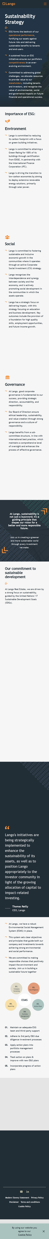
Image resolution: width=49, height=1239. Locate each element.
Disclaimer (14, 1202)
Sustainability (12, 1163)
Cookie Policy (24, 1206)
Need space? (34, 1110)
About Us (10, 1149)
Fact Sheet (14, 1118)
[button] (43, 1231)
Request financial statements (34, 1118)
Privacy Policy (37, 1197)
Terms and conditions (30, 1202)
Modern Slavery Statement (17, 1197)
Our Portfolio (11, 1156)
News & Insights (13, 1170)
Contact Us (14, 1110)
